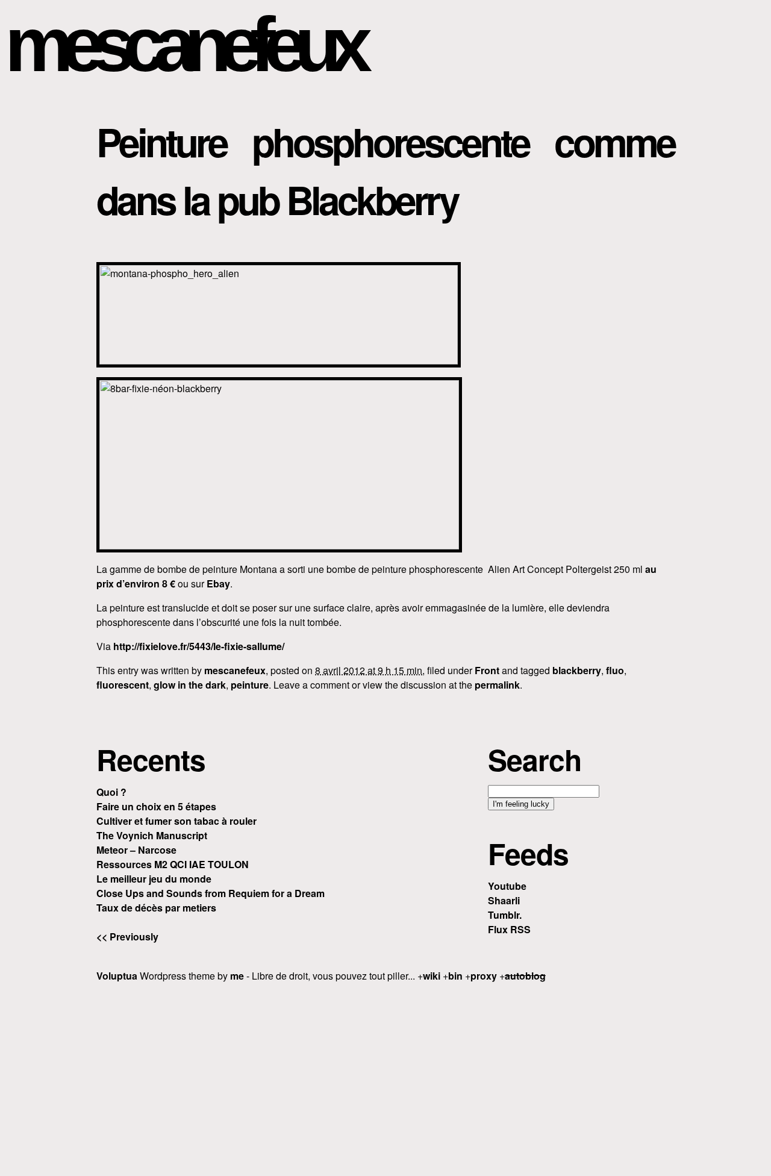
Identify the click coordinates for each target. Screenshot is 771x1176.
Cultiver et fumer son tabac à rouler (176, 821)
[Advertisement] (385, 1077)
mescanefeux (182, 44)
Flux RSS (509, 929)
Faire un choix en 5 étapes (156, 806)
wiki (431, 976)
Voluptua (116, 976)
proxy (483, 976)
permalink (497, 685)
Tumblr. (505, 915)
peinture (250, 685)
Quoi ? (111, 792)
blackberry (576, 670)
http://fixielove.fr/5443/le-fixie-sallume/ (198, 646)
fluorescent (122, 685)
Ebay (218, 583)
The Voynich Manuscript (151, 835)
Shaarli (504, 900)
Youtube (507, 886)
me (237, 976)
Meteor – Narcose (136, 850)
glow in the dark (190, 685)
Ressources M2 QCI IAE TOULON (172, 864)
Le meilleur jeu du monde (153, 879)
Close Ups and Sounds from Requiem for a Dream (210, 893)
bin (455, 976)
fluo (615, 670)
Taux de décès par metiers (156, 908)
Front (487, 670)
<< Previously (127, 936)
